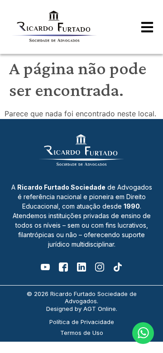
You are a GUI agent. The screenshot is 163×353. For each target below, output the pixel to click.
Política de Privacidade (81, 321)
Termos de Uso (81, 332)
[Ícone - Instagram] (99, 267)
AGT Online (99, 308)
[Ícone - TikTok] (117, 267)
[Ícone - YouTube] (45, 267)
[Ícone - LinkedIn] (81, 267)
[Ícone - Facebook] (63, 267)
